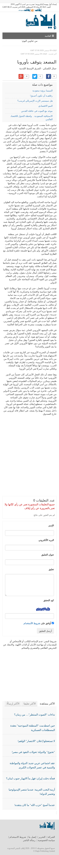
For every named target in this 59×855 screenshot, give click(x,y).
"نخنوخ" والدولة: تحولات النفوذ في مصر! (33, 752)
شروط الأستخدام (32, 623)
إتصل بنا (32, 837)
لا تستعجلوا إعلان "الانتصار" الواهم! (36, 741)
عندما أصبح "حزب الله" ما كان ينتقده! (34, 805)
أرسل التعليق (45, 630)
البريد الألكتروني (46, 540)
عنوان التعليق (47, 554)
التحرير (42, 837)
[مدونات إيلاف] (26, 10)
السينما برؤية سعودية (42, 90)
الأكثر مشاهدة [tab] (47, 703)
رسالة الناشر (29, 840)
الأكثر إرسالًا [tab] (13, 703)
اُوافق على (38, 623)
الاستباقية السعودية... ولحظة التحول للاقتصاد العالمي (31, 118)
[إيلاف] (38, 10)
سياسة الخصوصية (46, 840)
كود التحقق (48, 600)
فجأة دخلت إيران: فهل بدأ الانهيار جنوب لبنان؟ (30, 778)
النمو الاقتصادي (45, 106)
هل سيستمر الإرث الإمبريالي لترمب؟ (35, 101)
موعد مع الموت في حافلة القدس (37, 111)
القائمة (48, 35)
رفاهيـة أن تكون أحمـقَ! (41, 96)
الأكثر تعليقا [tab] (30, 703)
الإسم (51, 525)
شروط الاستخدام (18, 837)
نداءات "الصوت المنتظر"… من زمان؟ (34, 714)
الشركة (51, 837)
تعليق (51, 569)
